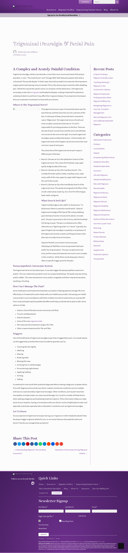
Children (97, 144)
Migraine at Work (100, 197)
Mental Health (99, 188)
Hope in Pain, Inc (79, 541)
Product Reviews (100, 237)
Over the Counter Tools (102, 224)
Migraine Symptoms (102, 215)
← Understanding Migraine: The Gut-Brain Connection (29, 451)
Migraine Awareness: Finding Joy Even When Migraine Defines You (102, 97)
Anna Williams (31, 52)
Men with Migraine (101, 184)
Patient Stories (99, 232)
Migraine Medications (102, 210)
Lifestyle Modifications (102, 180)
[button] (13, 483)
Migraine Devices (100, 202)
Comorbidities (99, 149)
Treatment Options (101, 254)
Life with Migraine (101, 175)
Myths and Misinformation (104, 219)
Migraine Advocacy (101, 193)
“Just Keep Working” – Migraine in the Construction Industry (102, 86)
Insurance (97, 171)
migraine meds (36, 321)
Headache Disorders (101, 162)
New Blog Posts (67, 521)
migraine (35, 92)
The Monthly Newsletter (43, 526)
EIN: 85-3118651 (101, 541)
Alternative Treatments (102, 140)
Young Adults (99, 259)
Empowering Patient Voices (104, 157)
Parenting (97, 228)
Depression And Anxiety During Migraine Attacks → (71, 451)
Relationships (99, 241)
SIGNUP (44, 534)
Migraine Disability (101, 206)
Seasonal (97, 246)
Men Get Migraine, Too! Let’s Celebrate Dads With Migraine (103, 120)
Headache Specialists (102, 166)
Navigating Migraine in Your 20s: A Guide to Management (103, 109)
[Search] (117, 2)
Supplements (99, 250)
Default (96, 153)
